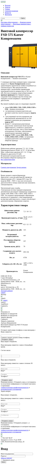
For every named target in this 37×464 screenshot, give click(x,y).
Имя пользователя (7, 454)
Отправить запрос (7, 339)
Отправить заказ (7, 380)
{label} (3, 292)
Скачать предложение (8, 167)
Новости (8, 13)
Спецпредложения (11, 11)
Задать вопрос (21, 167)
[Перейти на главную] (3, 2)
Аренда (7, 7)
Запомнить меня (8, 460)
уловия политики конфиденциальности (14, 387)
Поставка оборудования (9, 22)
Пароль (3, 456)
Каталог (8, 5)
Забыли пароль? (6, 458)
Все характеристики (8, 159)
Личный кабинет (7, 291)
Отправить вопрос (7, 421)
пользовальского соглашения (11, 389)
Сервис (7, 9)
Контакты (8, 14)
